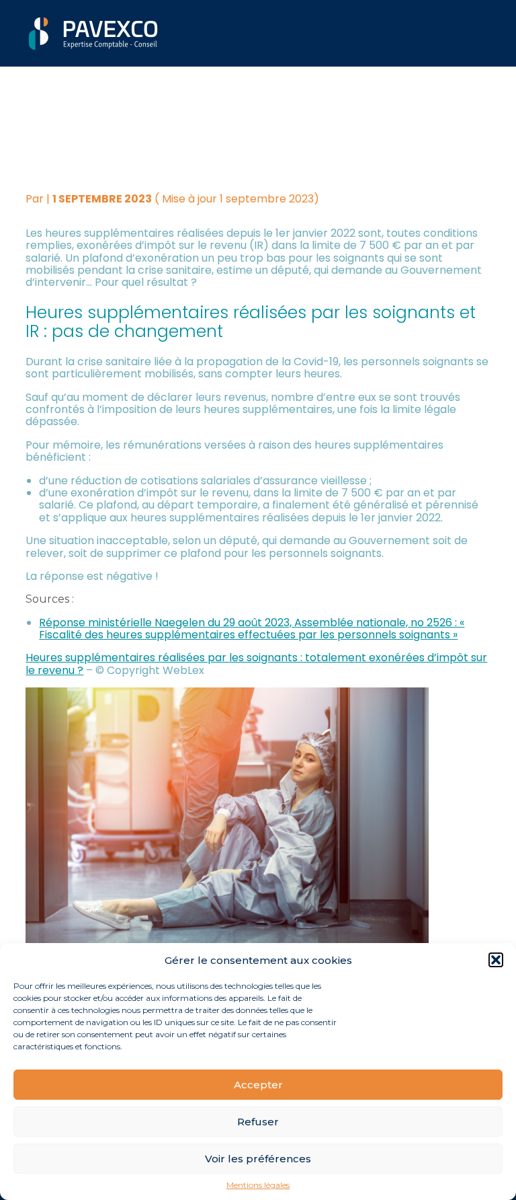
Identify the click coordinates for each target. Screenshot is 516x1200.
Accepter (258, 1084)
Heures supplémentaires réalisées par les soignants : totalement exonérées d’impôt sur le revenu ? (256, 663)
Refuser (258, 1121)
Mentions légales (258, 1185)
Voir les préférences (258, 1158)
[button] (496, 960)
